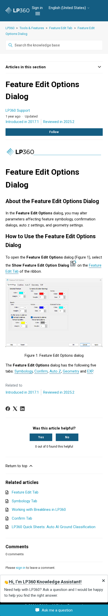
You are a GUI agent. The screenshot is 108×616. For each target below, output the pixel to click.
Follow (54, 132)
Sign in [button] (38, 8)
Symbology (24, 371)
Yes (41, 437)
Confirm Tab (22, 518)
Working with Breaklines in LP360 (39, 509)
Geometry (71, 371)
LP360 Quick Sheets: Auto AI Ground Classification (53, 527)
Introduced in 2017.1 (22, 121)
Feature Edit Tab (60, 28)
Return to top (17, 466)
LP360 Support (18, 110)
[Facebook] (8, 408)
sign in (20, 568)
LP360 (10, 28)
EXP (90, 371)
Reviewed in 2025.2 (58, 121)
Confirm (41, 371)
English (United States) (68, 8)
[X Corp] (15, 408)
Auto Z (55, 371)
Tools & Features (32, 28)
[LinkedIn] (22, 408)
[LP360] (17, 10)
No (67, 437)
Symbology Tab (24, 501)
